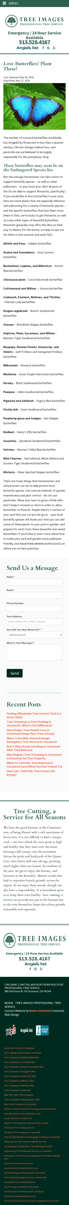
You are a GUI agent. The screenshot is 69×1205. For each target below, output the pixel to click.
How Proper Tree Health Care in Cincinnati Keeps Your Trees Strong (30, 732)
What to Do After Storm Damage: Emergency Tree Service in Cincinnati (32, 740)
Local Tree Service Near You (18, 1118)
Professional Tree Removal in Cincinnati (23, 1191)
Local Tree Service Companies (19, 1047)
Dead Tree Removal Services (18, 1163)
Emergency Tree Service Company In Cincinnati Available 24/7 (32, 1157)
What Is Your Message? (21, 643)
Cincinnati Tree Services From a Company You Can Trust (31, 1200)
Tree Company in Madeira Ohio (19, 1085)
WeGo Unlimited (40, 1010)
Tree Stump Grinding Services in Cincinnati (25, 1177)
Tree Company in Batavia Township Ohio (24, 1066)
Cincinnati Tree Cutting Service (19, 1127)
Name (11, 577)
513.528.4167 (34, 42)
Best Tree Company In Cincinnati (20, 1104)
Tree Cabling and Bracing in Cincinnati (22, 1052)
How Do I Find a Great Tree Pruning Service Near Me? (30, 1108)
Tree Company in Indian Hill (17, 1090)
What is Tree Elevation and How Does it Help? (26, 1122)
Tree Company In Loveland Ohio (20, 1061)
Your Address (14, 616)
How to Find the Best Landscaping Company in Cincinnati (32, 1136)
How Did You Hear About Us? (24, 629)
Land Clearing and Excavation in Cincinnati (24, 1172)
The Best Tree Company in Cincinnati (22, 1132)
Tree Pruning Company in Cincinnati (21, 1186)
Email (10, 590)
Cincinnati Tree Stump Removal (19, 1181)
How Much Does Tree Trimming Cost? (22, 1113)
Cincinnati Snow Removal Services (21, 1167)
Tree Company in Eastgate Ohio (20, 1071)
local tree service (32, 543)
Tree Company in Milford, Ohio (19, 1080)
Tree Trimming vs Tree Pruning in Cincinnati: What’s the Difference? (30, 723)
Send (14, 673)
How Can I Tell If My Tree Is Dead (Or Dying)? (31, 773)
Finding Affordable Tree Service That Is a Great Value (34, 715)
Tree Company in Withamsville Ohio (21, 1057)
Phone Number (15, 603)
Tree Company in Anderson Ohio (20, 1075)
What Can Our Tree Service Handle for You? (25, 1141)
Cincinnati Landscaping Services (20, 1195)
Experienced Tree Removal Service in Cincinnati (27, 1150)
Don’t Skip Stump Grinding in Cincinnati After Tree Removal (33, 748)
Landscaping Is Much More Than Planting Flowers (28, 1146)
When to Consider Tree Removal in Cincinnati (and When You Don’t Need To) (34, 764)
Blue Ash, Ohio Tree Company (18, 1094)
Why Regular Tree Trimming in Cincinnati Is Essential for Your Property (34, 756)
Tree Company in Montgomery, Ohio (22, 1099)
